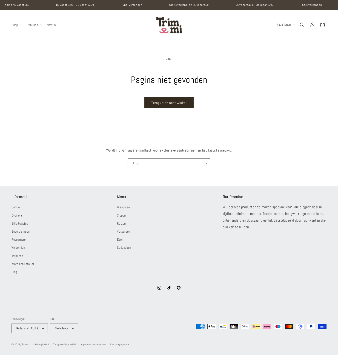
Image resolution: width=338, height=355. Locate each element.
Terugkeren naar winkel (169, 103)
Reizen (121, 223)
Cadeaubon (124, 247)
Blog (14, 272)
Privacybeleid (41, 344)
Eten (120, 239)
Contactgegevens (119, 344)
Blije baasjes (19, 223)
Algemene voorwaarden (93, 344)
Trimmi (25, 344)
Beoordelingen (20, 231)
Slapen (121, 215)
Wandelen (123, 207)
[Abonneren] (205, 163)
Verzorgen (123, 231)
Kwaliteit (17, 256)
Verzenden (18, 247)
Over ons (17, 215)
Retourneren (19, 239)
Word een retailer (22, 264)
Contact (16, 207)
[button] (16, 25)
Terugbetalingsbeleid (64, 344)
